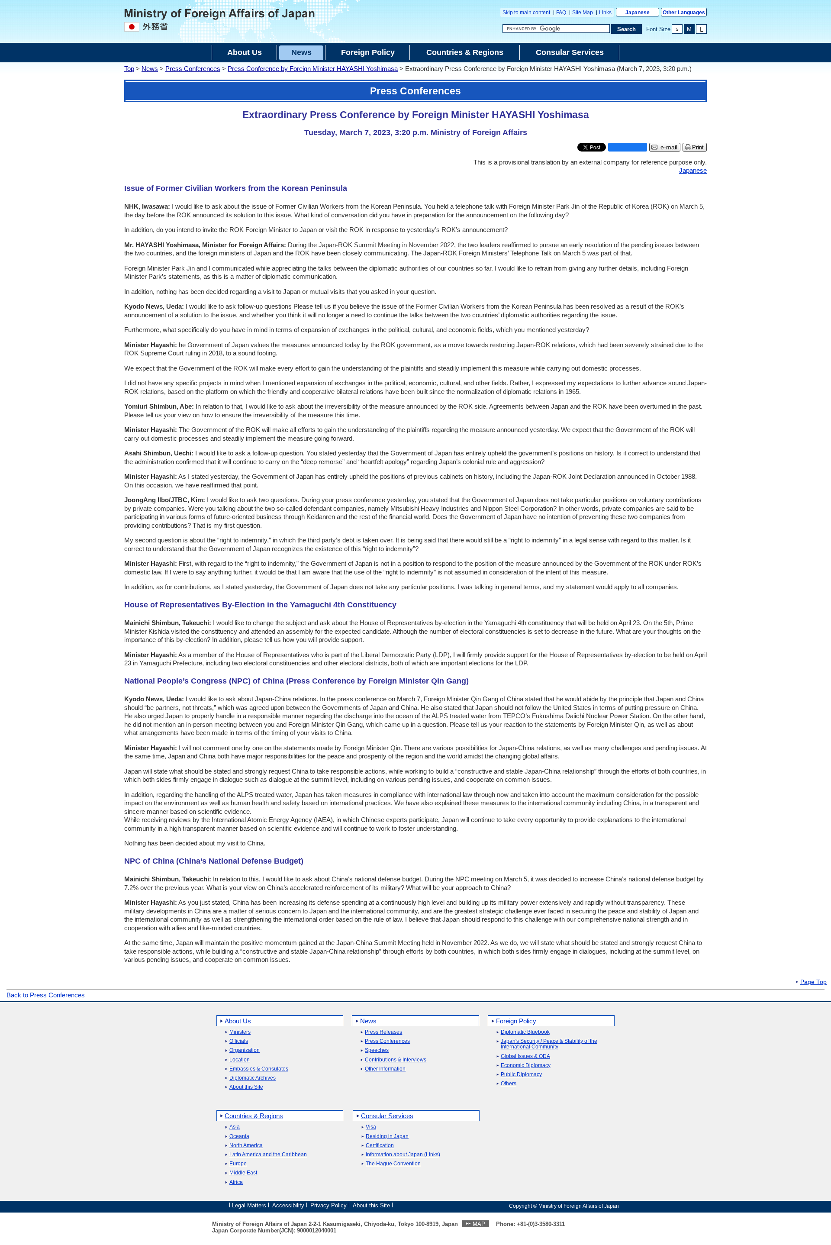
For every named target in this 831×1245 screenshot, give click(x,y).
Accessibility (288, 1205)
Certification (380, 1145)
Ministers (240, 1032)
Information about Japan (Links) (403, 1155)
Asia (234, 1127)
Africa (236, 1182)
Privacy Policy (328, 1205)
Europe (238, 1164)
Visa (371, 1127)
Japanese (637, 13)
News (150, 68)
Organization (244, 1050)
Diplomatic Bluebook (525, 1032)
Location (239, 1060)
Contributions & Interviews (395, 1060)
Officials (238, 1041)
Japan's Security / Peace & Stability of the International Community (549, 1044)
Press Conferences (192, 68)
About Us (238, 1021)
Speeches (377, 1050)
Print (698, 147)
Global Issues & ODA (525, 1056)
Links (605, 13)
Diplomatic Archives (252, 1078)
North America (246, 1145)
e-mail (668, 147)
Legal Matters (249, 1205)
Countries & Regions (254, 1115)
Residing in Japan (387, 1136)
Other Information (385, 1069)
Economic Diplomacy (526, 1065)
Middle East (243, 1173)
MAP (479, 1224)
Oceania (239, 1136)
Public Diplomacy (521, 1074)
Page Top (813, 982)
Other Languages (684, 13)
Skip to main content (526, 13)
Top (129, 68)
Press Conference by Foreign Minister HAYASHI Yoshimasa (313, 68)
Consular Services (387, 1115)
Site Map (582, 13)
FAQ (561, 13)
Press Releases (383, 1032)
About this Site (246, 1087)
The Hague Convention (393, 1164)
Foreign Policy (516, 1021)
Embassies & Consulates (258, 1069)
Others (508, 1084)
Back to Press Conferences (45, 995)
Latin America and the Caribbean (268, 1155)
